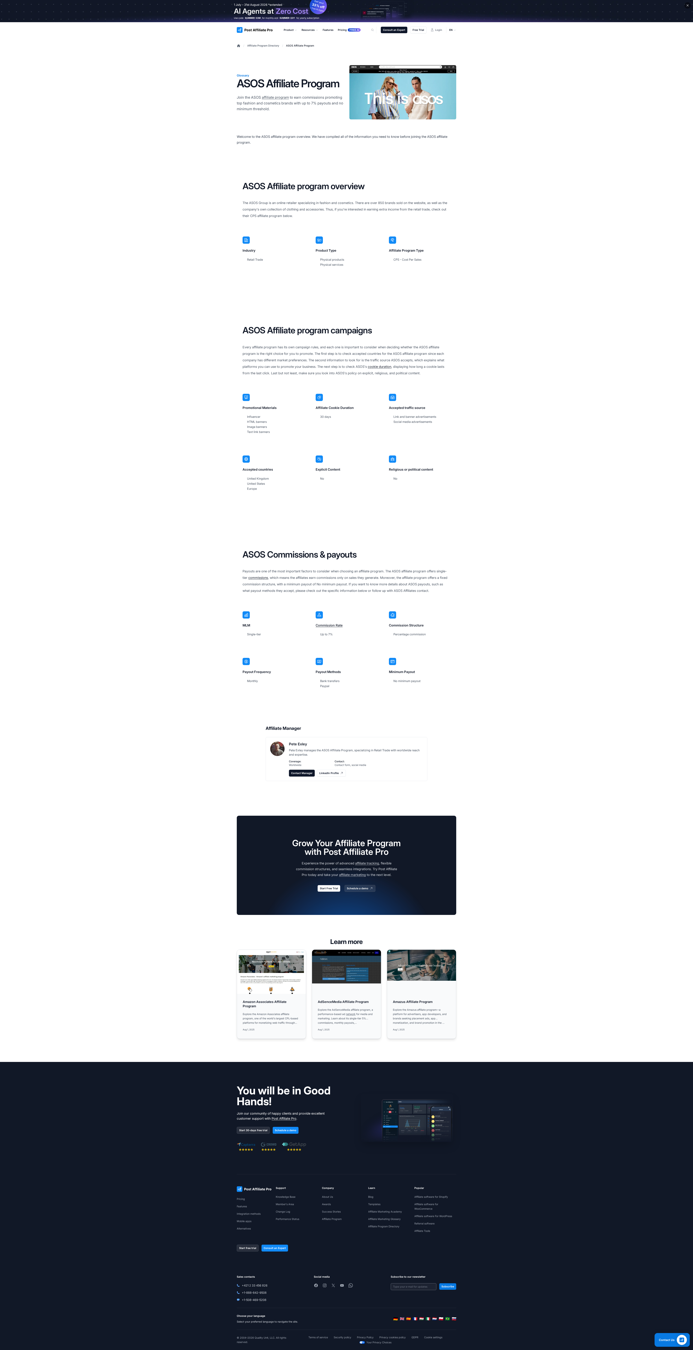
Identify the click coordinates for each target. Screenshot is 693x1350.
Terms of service (318, 1337)
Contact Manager (302, 773)
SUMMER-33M (253, 18)
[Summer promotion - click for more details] (346, 11)
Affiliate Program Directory (263, 45)
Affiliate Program (332, 1218)
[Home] (238, 45)
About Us (327, 1196)
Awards (326, 1204)
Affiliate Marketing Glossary (384, 1218)
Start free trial (247, 1248)
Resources (308, 29)
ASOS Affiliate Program (300, 45)
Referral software (424, 1223)
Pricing (241, 1198)
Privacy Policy (365, 1337)
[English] (402, 1318)
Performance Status (287, 1218)
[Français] (415, 1318)
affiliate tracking (367, 863)
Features (242, 1206)
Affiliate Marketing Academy (385, 1211)
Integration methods (249, 1213)
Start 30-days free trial (253, 1130)
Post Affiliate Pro (284, 1118)
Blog (370, 1196)
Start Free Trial (329, 888)
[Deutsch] (395, 1318)
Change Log (283, 1211)
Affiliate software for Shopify (431, 1196)
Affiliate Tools (422, 1230)
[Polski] (441, 1318)
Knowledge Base (285, 1196)
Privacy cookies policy (392, 1337)
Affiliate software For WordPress (433, 1216)
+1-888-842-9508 (254, 1292)
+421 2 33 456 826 (254, 1285)
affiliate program (275, 97)
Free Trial (418, 29)
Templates (374, 1204)
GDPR (414, 1337)
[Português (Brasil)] (447, 1318)
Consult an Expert (394, 29)
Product (289, 29)
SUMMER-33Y (287, 18)
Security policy (342, 1337)
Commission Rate (329, 625)
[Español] (408, 1318)
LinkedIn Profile (329, 773)
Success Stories (331, 1211)
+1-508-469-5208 (254, 1300)
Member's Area (285, 1204)
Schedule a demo (357, 888)
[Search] (374, 30)
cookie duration (379, 367)
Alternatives (244, 1228)
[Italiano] (428, 1318)
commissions (258, 578)
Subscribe (447, 1286)
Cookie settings (433, 1337)
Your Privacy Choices (378, 1342)
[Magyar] (421, 1318)
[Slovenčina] (454, 1318)
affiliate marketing (352, 875)
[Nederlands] (434, 1318)
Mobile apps (244, 1221)
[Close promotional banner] (687, 5)
